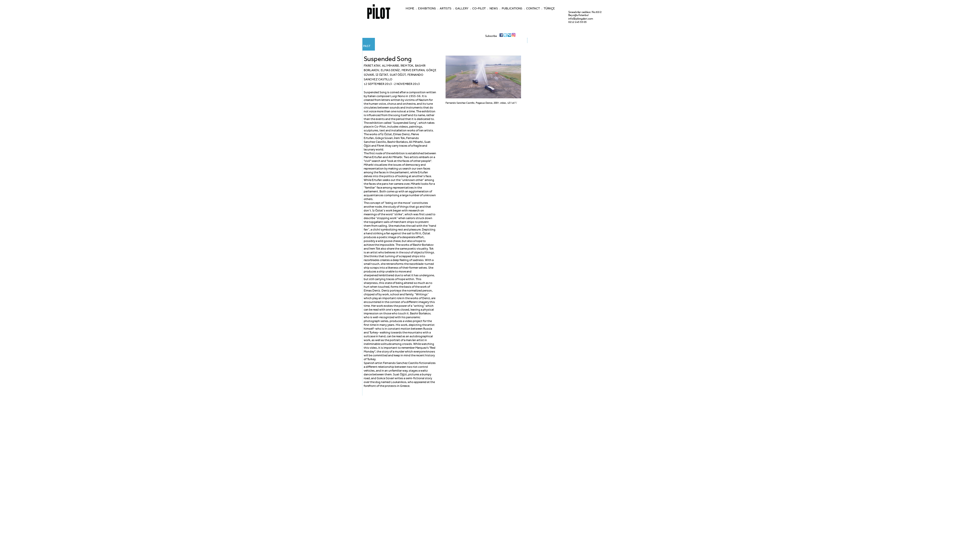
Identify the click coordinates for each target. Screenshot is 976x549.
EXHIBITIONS (427, 8)
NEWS (494, 8)
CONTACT (533, 8)
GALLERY (461, 8)
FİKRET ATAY (372, 65)
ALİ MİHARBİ (390, 65)
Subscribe (491, 36)
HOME (410, 8)
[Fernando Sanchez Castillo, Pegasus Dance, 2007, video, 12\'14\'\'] (483, 97)
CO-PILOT (479, 8)
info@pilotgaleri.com (580, 18)
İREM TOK (407, 65)
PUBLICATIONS (512, 8)
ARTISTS (445, 8)
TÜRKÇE (549, 8)
